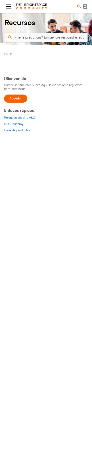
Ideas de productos (17, 130)
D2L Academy (13, 124)
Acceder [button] (15, 98)
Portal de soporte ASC (19, 117)
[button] (78, 6)
